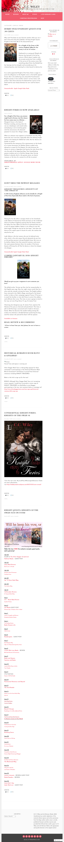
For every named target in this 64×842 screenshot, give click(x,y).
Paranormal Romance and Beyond (14, 681)
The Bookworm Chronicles (10, 724)
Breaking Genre (9, 732)
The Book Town (7, 574)
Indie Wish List (8, 785)
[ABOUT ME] (29, 836)
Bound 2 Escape (9, 709)
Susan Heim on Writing (9, 738)
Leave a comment (15, 35)
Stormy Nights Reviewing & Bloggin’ (12, 753)
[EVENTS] (32, 836)
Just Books (7, 607)
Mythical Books (8, 558)
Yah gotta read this (8, 767)
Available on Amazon (10, 318)
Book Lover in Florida (9, 566)
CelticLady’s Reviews (10, 592)
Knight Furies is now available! (21, 110)
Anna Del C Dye (9, 783)
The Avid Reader (9, 687)
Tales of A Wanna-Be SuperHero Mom (13, 644)
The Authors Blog (8, 586)
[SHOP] (40, 836)
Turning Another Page (9, 726)
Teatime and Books (10, 660)
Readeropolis (8, 636)
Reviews (16, 14)
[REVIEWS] (26, 836)
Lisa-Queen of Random (9, 769)
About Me (25, 14)
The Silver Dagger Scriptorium (19, 556)
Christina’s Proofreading (28, 18)
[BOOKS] (24, 836)
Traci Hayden (7, 668)
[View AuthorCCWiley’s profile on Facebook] (52, 53)
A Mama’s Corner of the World (13, 718)
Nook (27, 88)
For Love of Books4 (8, 746)
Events (34, 14)
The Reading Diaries (8, 623)
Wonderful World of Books (10, 617)
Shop (42, 18)
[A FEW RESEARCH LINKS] (35, 836)
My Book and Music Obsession (11, 759)
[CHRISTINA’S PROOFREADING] (37, 836)
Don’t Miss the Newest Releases (22, 183)
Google (20, 88)
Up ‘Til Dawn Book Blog (11, 580)
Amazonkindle (8, 88)
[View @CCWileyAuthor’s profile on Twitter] (54, 53)
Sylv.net (6, 695)
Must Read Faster (8, 701)
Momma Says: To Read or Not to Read (13, 609)
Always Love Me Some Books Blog (12, 693)
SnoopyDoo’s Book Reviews (10, 752)
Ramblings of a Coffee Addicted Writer (13, 711)
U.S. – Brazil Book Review (11, 599)
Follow (50, 78)
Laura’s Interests (9, 775)
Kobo (24, 88)
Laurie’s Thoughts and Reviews (11, 615)
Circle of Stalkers (8, 703)
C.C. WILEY (32, 6)
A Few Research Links (48, 14)
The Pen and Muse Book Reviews (11, 716)
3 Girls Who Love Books (11, 650)
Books (7, 14)
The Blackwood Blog (10, 761)
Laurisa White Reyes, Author (10, 666)
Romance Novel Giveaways (10, 572)
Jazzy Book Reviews (10, 564)
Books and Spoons (9, 658)
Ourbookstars (7, 744)
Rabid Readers (8, 777)
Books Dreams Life (9, 625)
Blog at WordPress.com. (32, 839)
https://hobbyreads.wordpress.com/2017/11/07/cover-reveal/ (24, 484)
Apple (16, 88)
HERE (16, 549)
